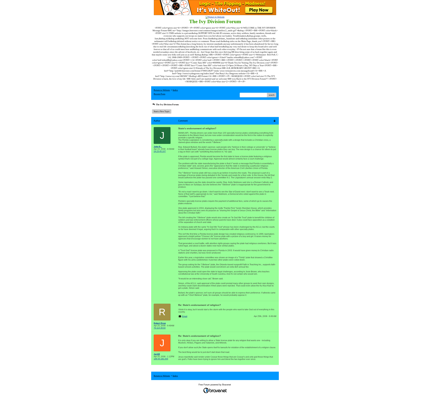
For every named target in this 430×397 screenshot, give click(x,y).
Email (184, 316)
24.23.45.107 (160, 151)
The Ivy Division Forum (167, 104)
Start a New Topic (162, 111)
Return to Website (162, 90)
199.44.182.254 (161, 359)
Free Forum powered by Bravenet (215, 384)
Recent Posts (159, 94)
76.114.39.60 (160, 328)
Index (175, 90)
